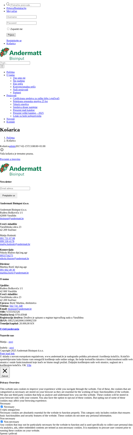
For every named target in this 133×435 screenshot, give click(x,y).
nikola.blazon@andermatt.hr (14, 258)
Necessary (9, 406)
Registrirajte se (14, 40)
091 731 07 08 (7, 238)
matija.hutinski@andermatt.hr (15, 244)
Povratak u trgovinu (10, 159)
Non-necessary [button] (7, 418)
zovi (11, 341)
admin (12, 146)
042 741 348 (16, 306)
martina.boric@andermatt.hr (14, 272)
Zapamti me (16, 29)
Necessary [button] (5, 403)
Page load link (7, 353)
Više (29, 365)
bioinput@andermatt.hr (12, 218)
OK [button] (24, 365)
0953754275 (6, 255)
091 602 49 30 (7, 269)
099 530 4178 (7, 241)
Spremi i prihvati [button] (8, 433)
